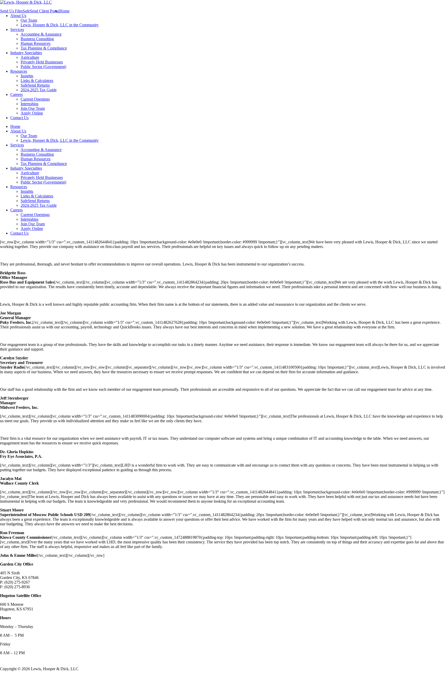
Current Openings (35, 99)
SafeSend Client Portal (41, 11)
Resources (18, 71)
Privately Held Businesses (42, 62)
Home (64, 11)
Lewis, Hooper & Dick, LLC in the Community (60, 25)
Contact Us (19, 117)
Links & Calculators (37, 80)
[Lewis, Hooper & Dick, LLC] (26, 2)
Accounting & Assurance (41, 34)
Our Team (29, 20)
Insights (27, 76)
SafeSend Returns (35, 85)
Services (17, 29)
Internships (29, 104)
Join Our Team (33, 108)
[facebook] (3, 678)
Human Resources (35, 43)
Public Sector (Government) (43, 66)
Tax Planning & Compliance (44, 48)
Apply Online (32, 113)
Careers (16, 94)
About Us (18, 15)
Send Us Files (11, 11)
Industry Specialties (26, 53)
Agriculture (30, 57)
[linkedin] (13, 678)
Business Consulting (37, 39)
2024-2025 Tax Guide (39, 90)
